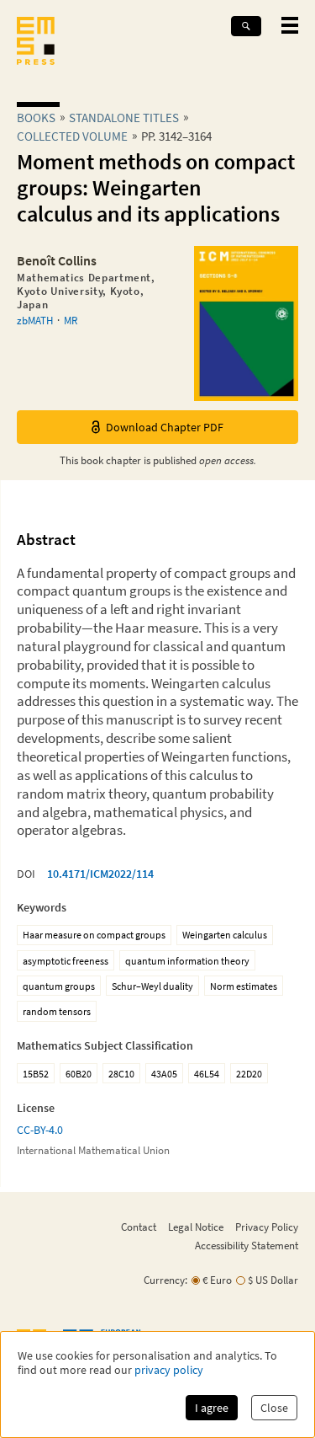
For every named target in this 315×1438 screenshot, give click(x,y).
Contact (138, 1226)
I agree (211, 1407)
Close (274, 1407)
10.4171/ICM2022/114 (100, 873)
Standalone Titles (124, 118)
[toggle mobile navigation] (289, 25)
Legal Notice (195, 1226)
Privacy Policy (266, 1226)
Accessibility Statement (246, 1245)
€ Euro (217, 1280)
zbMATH (35, 320)
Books (36, 118)
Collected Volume (72, 136)
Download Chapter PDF (164, 427)
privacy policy (168, 1370)
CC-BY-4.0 (40, 1129)
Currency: (165, 1280)
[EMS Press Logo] (36, 42)
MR (70, 320)
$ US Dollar (273, 1280)
